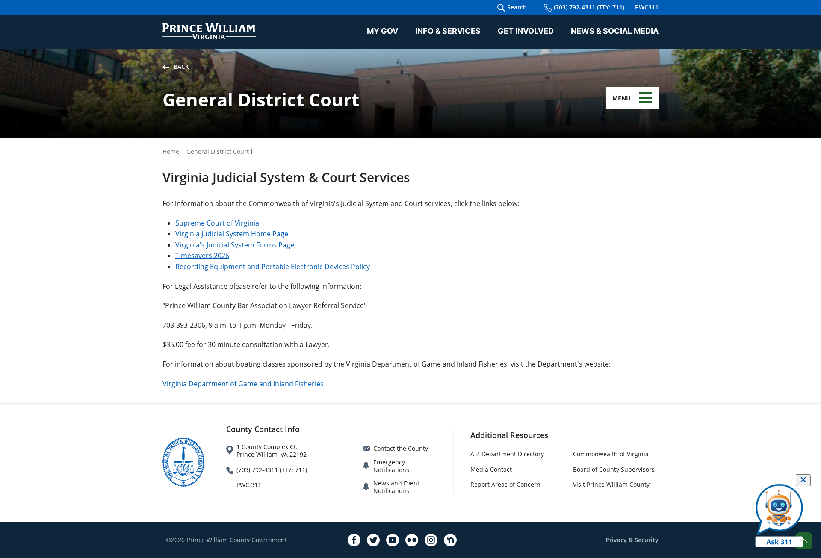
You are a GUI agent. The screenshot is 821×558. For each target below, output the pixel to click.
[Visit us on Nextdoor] (450, 540)
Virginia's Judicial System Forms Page (234, 245)
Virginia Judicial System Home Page (231, 233)
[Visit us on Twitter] (373, 540)
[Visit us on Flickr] (411, 540)
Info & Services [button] (448, 30)
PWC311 (647, 7)
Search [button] (517, 7)
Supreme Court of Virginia (217, 223)
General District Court (217, 151)
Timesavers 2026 (202, 255)
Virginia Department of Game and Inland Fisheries (243, 383)
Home (170, 151)
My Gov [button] (382, 30)
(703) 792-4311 (589, 7)
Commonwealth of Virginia (611, 454)
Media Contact (491, 469)
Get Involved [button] (526, 30)
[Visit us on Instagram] (431, 540)
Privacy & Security (632, 540)
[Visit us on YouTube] (392, 540)
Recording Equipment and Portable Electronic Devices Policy (272, 266)
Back (181, 66)
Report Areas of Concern (505, 484)
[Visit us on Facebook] (354, 540)
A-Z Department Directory (507, 454)
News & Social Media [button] (615, 30)
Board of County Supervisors (614, 469)
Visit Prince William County (611, 484)
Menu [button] (621, 98)
